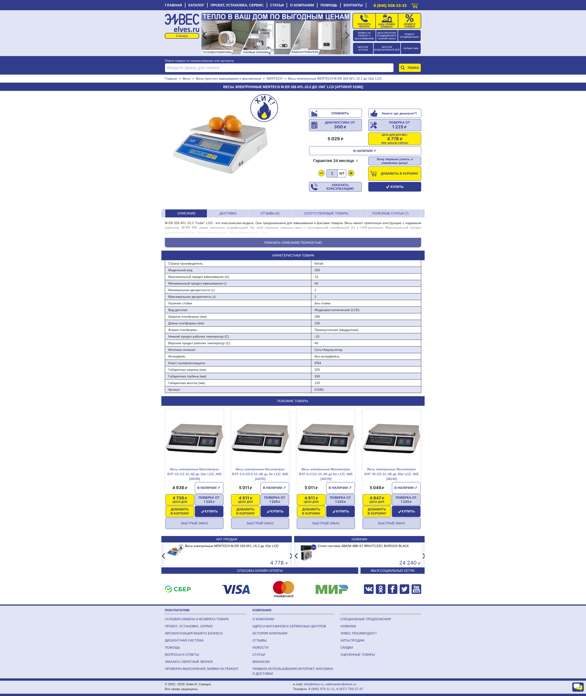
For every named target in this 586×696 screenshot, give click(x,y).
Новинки (359, 539)
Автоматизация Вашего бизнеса (194, 633)
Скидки (346, 647)
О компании (302, 5)
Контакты (353, 5)
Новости (260, 647)
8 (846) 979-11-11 (322, 689)
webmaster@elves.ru (341, 684)
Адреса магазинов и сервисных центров (289, 626)
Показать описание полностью (293, 242)
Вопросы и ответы (182, 654)
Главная (173, 5)
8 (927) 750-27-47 (349, 689)
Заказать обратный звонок (189, 662)
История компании (269, 633)
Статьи (277, 5)
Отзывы (259, 640)
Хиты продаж (352, 640)
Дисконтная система (184, 640)
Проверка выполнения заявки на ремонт (202, 669)
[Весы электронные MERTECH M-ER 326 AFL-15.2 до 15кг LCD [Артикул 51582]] (221, 150)
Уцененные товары (357, 654)
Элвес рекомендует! (358, 633)
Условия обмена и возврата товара (197, 619)
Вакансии (261, 662)
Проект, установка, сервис (237, 5)
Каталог (196, 5)
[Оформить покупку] (414, 4)
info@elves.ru (314, 684)
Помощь (328, 5)
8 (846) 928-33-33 (390, 5)
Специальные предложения (365, 619)
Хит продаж (226, 539)
